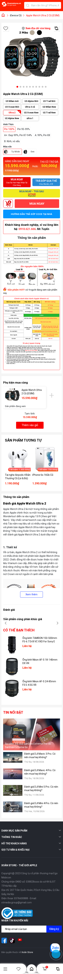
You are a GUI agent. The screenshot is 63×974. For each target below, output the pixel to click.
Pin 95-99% (23, 129)
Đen (32, 151)
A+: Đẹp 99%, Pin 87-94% (18, 135)
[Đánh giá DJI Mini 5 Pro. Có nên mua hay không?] (12, 792)
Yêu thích (18, 969)
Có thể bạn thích (18, 630)
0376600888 (21, 898)
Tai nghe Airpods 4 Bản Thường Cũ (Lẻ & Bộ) (17, 476)
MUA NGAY (36, 203)
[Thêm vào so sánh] (56, 28)
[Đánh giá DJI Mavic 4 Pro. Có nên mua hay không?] (12, 776)
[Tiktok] (12, 940)
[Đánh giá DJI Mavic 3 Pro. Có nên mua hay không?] (12, 759)
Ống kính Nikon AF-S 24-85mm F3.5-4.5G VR (39, 683)
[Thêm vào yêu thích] (6, 28)
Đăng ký (54, 929)
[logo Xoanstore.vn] (11, 6)
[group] (31, 57)
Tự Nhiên (15, 151)
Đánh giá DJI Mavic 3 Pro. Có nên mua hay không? (39, 755)
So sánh (57, 969)
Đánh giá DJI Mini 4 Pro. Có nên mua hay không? (41, 805)
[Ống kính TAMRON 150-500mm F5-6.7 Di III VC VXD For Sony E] (12, 645)
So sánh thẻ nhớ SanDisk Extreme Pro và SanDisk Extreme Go (28, 745)
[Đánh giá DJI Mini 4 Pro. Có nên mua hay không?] (12, 808)
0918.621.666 (27, 229)
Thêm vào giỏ (30, 425)
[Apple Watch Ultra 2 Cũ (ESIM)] (12, 395)
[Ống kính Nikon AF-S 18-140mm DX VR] (12, 666)
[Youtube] (20, 940)
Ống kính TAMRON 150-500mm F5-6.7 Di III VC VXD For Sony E (39, 640)
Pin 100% (9, 129)
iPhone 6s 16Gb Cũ (42, 474)
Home (31, 968)
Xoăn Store (27, 952)
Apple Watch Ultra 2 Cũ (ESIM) (32, 392)
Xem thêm (31, 594)
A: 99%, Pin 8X (42, 135)
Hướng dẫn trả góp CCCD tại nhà (31, 214)
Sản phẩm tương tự (23, 440)
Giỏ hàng (46, 967)
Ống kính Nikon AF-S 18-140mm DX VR (39, 661)
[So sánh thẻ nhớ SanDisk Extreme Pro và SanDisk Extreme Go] (31, 734)
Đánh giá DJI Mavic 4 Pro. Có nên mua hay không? (39, 772)
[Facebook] (4, 940)
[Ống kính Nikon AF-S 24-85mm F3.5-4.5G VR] (12, 688)
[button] (17, 87)
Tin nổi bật (13, 712)
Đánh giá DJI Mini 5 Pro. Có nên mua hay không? (41, 788)
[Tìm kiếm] (27, 5)
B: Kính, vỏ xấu (12, 141)
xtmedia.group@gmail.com (16, 902)
